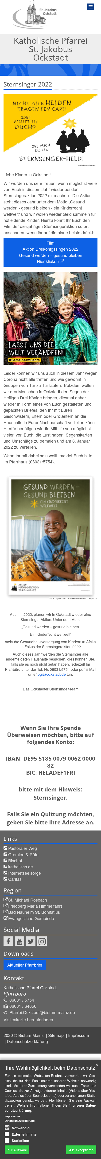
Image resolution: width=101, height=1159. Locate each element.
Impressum (78, 1035)
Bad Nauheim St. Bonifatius (34, 912)
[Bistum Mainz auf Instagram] (42, 941)
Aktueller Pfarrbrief (24, 965)
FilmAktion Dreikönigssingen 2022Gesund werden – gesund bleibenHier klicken (50, 252)
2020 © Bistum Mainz (24, 1035)
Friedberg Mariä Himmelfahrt (35, 906)
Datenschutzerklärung (27, 1041)
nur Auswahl (17, 1149)
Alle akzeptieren (81, 1149)
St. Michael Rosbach (27, 900)
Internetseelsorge (24, 873)
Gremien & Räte (23, 854)
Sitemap (56, 1035)
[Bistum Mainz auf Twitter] (30, 941)
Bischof (15, 860)
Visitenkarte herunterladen (28, 1019)
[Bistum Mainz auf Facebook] (8, 941)
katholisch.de (20, 866)
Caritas (15, 879)
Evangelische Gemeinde (31, 918)
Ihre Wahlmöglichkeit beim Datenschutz (50, 1067)
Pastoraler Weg (22, 848)
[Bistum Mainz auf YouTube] (19, 941)
